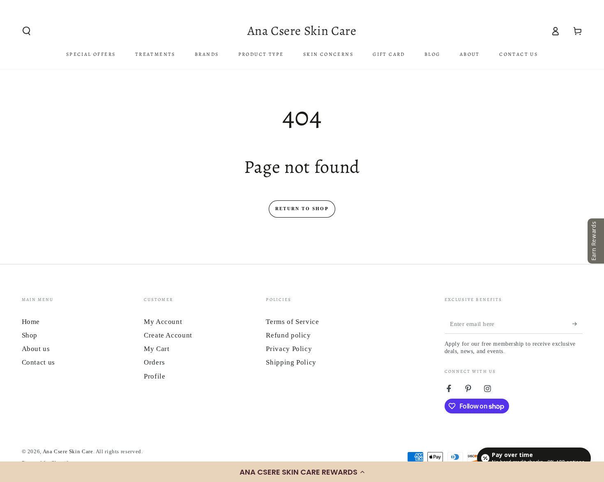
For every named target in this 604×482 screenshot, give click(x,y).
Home (31, 322)
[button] (302, 471)
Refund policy (288, 335)
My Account (163, 322)
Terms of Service (292, 322)
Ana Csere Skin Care (68, 451)
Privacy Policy (289, 349)
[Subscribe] (577, 323)
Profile (154, 376)
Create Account (168, 335)
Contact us (38, 362)
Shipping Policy (291, 362)
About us (36, 349)
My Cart (156, 349)
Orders (154, 362)
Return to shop (302, 208)
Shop (30, 335)
